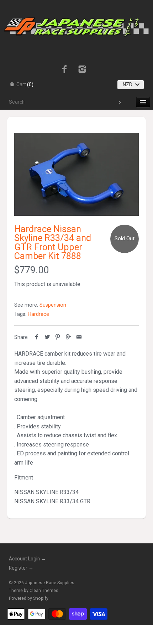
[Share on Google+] (68, 337)
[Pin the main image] (58, 337)
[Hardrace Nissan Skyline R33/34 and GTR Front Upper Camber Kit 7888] (76, 174)
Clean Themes (44, 590)
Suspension (52, 305)
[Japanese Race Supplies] (76, 6)
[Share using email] (79, 337)
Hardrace (38, 314)
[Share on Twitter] (47, 337)
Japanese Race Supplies (49, 582)
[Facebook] (64, 70)
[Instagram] (82, 70)
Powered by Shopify (28, 598)
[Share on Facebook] (37, 337)
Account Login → (27, 558)
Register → (21, 568)
